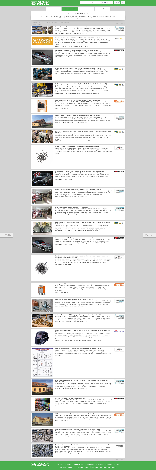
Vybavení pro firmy (63, 22)
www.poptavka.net (78, 464)
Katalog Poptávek (86, 9)
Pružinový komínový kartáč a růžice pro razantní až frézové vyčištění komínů (77, 146)
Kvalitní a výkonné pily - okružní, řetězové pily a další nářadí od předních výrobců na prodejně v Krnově (82, 84)
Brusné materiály (37, 24)
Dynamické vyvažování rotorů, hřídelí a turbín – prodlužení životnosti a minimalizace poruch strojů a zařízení (83, 131)
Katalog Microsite (70, 9)
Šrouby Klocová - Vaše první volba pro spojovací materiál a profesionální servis (77, 27)
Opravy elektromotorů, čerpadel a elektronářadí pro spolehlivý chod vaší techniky (78, 68)
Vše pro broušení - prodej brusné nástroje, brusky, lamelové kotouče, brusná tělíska (78, 37)
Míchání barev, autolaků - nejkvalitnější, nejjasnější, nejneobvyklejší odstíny (76, 50)
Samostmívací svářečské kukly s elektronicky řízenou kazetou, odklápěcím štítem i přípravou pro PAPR (82, 331)
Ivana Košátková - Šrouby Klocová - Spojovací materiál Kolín (71, 33)
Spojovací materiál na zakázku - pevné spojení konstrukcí (71, 207)
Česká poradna (94, 467)
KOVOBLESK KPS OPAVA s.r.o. (63, 155)
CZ (122, 3)
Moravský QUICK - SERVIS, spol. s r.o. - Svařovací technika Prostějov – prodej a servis (78, 340)
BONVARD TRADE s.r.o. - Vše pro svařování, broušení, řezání (71, 46)
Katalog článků (102, 9)
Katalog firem (53, 9)
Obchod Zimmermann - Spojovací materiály (67, 453)
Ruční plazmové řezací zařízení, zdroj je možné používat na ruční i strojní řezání (77, 100)
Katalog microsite (35, 22)
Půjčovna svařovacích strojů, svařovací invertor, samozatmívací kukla (74, 414)
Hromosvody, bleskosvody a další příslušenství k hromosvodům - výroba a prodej (78, 348)
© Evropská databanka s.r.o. (67, 467)
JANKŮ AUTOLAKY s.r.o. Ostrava (63, 57)
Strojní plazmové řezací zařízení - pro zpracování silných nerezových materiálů (77, 284)
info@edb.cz (80, 467)
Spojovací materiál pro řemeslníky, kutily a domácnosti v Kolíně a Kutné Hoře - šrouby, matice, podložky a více (81, 380)
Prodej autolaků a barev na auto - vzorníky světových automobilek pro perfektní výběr (79, 171)
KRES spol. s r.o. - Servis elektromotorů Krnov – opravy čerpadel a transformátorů (77, 75)
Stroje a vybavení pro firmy (49, 22)
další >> (123, 23)
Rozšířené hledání (107, 3)
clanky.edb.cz (108, 464)
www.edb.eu (68, 464)
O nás (86, 467)
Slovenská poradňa (105, 467)
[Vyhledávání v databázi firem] (40, 466)
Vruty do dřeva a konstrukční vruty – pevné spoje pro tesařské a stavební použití (78, 315)
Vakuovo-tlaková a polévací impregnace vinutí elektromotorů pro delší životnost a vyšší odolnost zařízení (82, 223)
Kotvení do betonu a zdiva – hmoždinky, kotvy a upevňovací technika (74, 299)
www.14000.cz (99, 464)
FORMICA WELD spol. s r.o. (62, 108)
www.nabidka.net (89, 464)
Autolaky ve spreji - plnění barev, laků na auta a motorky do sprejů (74, 238)
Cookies (114, 467)
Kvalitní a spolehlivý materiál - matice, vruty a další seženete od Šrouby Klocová (77, 115)
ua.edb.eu (116, 464)
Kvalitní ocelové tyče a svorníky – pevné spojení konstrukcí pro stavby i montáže (78, 189)
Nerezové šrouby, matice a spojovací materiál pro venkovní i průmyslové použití (77, 429)
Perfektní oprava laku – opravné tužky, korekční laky (70, 398)
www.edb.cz (60, 464)
